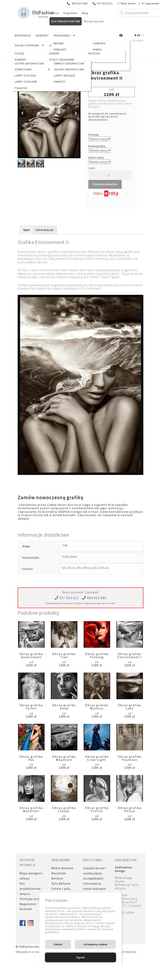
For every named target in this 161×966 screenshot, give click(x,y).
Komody (20, 59)
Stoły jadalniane (61, 59)
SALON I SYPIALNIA (27, 45)
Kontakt (26, 909)
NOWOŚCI (42, 35)
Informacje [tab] (45, 230)
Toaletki (21, 88)
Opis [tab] (26, 230)
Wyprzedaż (23, 35)
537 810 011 (102, 3)
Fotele (20, 53)
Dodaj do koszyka (105, 184)
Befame (59, 43)
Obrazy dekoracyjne (69, 63)
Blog (85, 13)
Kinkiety (60, 81)
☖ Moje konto (126, 3)
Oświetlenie (23, 69)
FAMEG (97, 49)
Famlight (60, 49)
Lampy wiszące (64, 75)
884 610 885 (78, 3)
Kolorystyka (96, 146)
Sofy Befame (61, 883)
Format (93, 135)
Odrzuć (58, 944)
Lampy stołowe (26, 81)
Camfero (99, 43)
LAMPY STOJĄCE (25, 75)
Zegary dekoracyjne (69, 69)
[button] (76, 113)
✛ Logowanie (150, 3)
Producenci (62, 35)
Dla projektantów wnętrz (30, 888)
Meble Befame (62, 868)
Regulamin (70, 13)
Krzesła (94, 53)
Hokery (54, 53)
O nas (55, 13)
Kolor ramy (96, 157)
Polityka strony (31, 899)
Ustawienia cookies (95, 944)
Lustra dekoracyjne (29, 63)
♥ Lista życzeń (94, 21)
